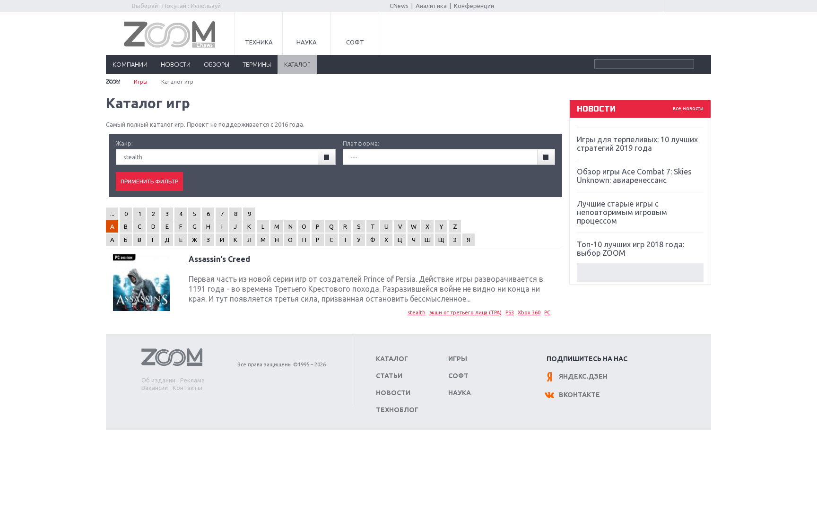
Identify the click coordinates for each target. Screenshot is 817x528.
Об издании (158, 380)
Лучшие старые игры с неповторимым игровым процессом (622, 212)
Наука (306, 42)
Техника (259, 42)
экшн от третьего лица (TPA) (465, 312)
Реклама (192, 380)
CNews (399, 5)
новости (176, 64)
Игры (141, 81)
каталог (297, 64)
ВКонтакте (579, 394)
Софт (355, 42)
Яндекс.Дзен (583, 376)
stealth (417, 312)
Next (640, 272)
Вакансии (154, 387)
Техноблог (397, 410)
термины (257, 64)
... (112, 213)
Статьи (389, 376)
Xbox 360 (529, 312)
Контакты (187, 387)
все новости (688, 108)
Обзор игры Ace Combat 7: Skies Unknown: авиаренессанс (634, 175)
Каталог (392, 359)
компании (130, 64)
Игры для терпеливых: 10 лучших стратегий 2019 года (637, 143)
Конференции (474, 5)
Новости (393, 393)
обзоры (216, 64)
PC (547, 312)
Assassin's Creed (219, 259)
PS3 (509, 312)
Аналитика (431, 5)
